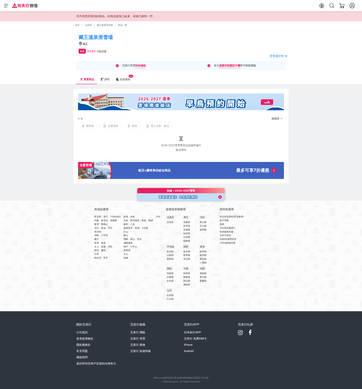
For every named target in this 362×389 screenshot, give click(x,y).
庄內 (158, 216)
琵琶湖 (126, 250)
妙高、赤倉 (129, 216)
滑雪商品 (89, 79)
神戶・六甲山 (130, 246)
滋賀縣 (170, 273)
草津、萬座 (100, 242)
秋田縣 (186, 233)
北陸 (202, 217)
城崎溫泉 (128, 242)
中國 (186, 268)
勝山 (125, 235)
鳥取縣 (186, 273)
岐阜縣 (203, 251)
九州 (169, 290)
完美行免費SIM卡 (195, 338)
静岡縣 (203, 255)
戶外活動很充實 (227, 242)
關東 (186, 246)
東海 (202, 246)
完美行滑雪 (137, 338)
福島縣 (186, 240)
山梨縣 (170, 255)
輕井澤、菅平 (101, 257)
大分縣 (170, 298)
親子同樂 (224, 220)
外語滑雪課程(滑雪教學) (232, 216)
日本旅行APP (192, 332)
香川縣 (203, 277)
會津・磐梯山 (101, 224)
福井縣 (203, 229)
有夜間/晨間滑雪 (228, 239)
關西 (169, 268)
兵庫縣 (170, 277)
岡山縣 (186, 280)
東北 (186, 217)
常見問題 (82, 351)
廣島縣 (186, 284)
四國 (202, 268)
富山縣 (203, 222)
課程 (107, 79)
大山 (125, 254)
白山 (125, 231)
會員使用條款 (84, 338)
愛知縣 (203, 258)
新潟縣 (170, 251)
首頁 (77, 25)
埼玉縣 (186, 258)
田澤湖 (97, 231)
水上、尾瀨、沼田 (103, 246)
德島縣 (203, 273)
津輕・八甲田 (101, 235)
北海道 (170, 217)
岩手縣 (186, 225)
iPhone (188, 345)
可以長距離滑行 (227, 227)
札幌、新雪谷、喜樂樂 (105, 220)
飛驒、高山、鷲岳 (132, 239)
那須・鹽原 (100, 250)
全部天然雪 (225, 235)
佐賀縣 (170, 295)
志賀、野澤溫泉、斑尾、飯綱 (138, 220)
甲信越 (170, 246)
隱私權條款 (83, 345)
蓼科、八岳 (129, 224)
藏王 (96, 239)
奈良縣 (170, 280)
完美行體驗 (137, 332)
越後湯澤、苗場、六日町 (135, 227)
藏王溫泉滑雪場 (105, 25)
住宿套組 (125, 79)
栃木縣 (186, 251)
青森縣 (186, 222)
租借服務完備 (226, 231)
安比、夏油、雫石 (103, 227)
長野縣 (170, 258)
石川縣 (203, 225)
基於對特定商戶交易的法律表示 (96, 363)
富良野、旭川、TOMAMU (107, 216)
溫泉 (222, 224)
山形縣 (88, 25)
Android (188, 351)
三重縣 (203, 262)
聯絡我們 (82, 357)
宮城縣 (186, 229)
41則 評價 (101, 51)
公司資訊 (82, 332)
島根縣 (186, 277)
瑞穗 (125, 257)
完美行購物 (137, 345)
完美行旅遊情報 (140, 351)
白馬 (96, 254)
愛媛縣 (203, 280)
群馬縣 (186, 255)
